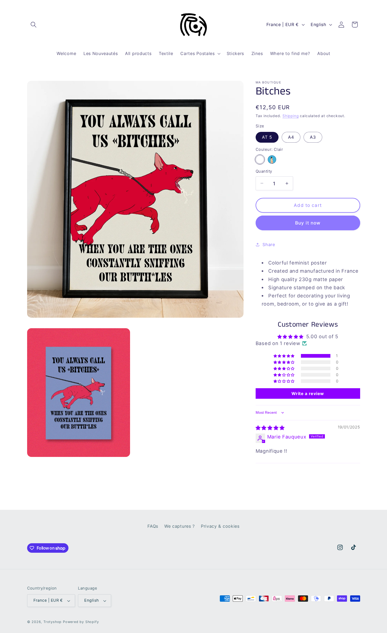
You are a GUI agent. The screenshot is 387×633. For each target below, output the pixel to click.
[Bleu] (272, 159)
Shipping (290, 116)
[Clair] (260, 159)
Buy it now (308, 223)
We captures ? (179, 526)
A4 (291, 137)
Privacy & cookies (220, 526)
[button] (34, 24)
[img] (270, 428)
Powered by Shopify (81, 622)
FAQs (152, 526)
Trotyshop (52, 622)
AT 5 (267, 137)
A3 (313, 137)
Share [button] (268, 244)
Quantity (264, 171)
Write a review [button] (307, 393)
